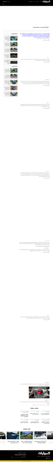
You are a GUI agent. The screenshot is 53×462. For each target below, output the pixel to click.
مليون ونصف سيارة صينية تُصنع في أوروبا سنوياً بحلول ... (40, 442)
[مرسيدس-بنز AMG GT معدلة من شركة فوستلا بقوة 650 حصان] (44, 420)
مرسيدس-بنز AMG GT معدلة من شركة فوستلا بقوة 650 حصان (45, 422)
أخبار (40, 1)
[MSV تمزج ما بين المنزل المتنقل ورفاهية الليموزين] (34, 420)
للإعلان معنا (42, 456)
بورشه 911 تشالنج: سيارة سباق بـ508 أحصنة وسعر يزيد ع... (13, 442)
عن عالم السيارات (47, 456)
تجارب (34, 1)
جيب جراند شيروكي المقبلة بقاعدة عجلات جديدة (34, 414)
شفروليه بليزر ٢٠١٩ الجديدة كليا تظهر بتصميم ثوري (45, 414)
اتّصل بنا (38, 456)
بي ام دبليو (47, 171)
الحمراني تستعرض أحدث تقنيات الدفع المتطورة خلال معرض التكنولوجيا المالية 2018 (24, 415)
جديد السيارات (37, 1)
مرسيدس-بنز (46, 240)
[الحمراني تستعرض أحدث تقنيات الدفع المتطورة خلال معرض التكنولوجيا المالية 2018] (23, 412)
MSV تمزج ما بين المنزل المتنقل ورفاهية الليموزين (34, 422)
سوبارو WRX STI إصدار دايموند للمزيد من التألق (24, 422)
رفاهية (40, 405)
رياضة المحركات (30, 1)
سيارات (38, 405)
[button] (46, 436)
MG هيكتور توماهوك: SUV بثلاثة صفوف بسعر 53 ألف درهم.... (26, 442)
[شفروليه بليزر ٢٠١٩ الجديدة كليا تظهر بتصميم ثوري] (44, 411)
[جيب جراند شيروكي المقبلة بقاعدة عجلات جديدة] (34, 411)
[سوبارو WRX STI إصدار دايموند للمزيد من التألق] (23, 420)
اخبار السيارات (44, 405)
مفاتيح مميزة (34, 405)
